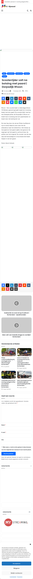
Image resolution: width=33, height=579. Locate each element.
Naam (3, 425)
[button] (30, 544)
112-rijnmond (6, 91)
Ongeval (26, 73)
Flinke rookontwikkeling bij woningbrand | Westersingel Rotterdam (8, 361)
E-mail (3, 432)
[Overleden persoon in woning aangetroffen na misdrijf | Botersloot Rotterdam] (8, 375)
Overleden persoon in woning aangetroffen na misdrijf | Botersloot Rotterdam (8, 384)
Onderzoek (19, 73)
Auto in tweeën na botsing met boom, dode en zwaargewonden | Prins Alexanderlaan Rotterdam (23, 362)
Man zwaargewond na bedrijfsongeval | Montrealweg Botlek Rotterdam (24, 383)
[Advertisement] (16, 30)
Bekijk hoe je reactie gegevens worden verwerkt (14, 459)
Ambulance (11, 73)
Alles (4, 73)
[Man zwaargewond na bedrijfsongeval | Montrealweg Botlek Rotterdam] (24, 375)
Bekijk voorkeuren (16, 573)
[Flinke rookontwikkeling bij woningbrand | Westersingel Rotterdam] (8, 352)
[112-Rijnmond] (8, 6)
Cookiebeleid (13, 576)
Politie (4, 76)
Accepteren (16, 563)
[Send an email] (10, 91)
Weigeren (16, 568)
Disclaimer (19, 576)
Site (2, 439)
